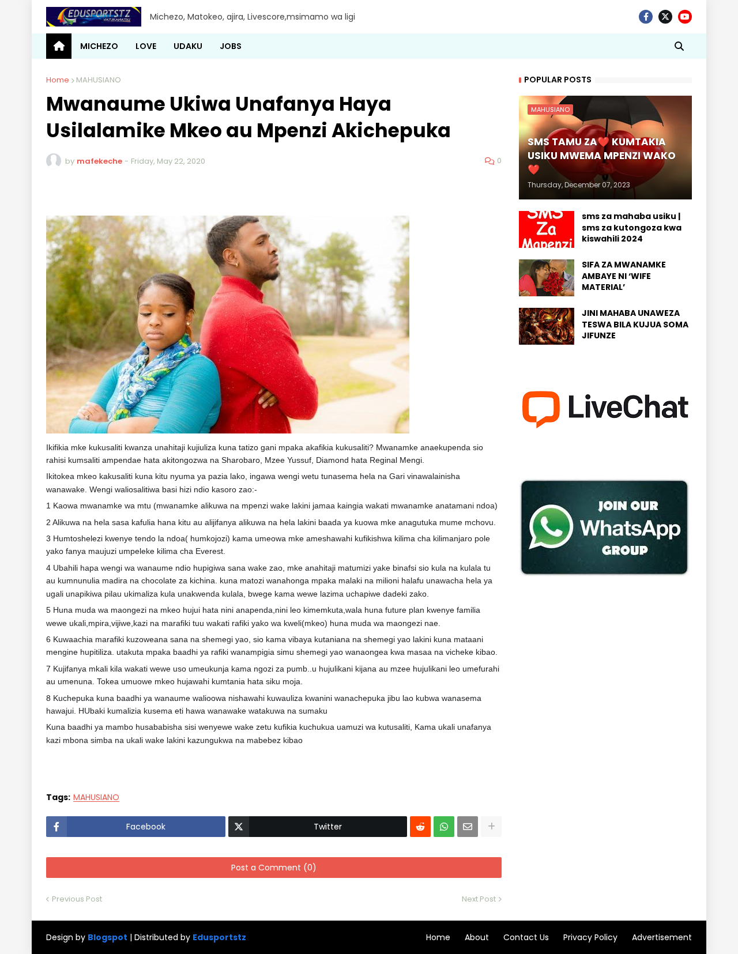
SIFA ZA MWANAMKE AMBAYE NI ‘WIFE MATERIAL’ (624, 276)
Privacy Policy (590, 937)
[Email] (467, 826)
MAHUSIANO (98, 79)
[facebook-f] (646, 17)
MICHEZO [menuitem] (99, 46)
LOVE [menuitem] (145, 46)
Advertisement (662, 937)
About (477, 937)
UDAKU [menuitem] (188, 46)
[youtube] (685, 17)
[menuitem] (58, 46)
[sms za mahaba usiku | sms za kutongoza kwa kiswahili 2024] (546, 229)
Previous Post (77, 899)
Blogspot (107, 937)
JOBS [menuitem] (231, 46)
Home (57, 79)
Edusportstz (219, 937)
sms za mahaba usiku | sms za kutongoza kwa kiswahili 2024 (631, 227)
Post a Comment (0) (274, 867)
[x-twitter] (665, 17)
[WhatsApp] (444, 826)
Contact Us (526, 937)
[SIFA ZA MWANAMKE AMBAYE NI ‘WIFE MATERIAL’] (546, 277)
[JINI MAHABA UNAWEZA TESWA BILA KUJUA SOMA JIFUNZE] (546, 326)
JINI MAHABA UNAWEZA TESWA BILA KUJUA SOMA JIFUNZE (635, 324)
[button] (679, 46)
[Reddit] (420, 826)
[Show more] (491, 826)
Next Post (479, 899)
